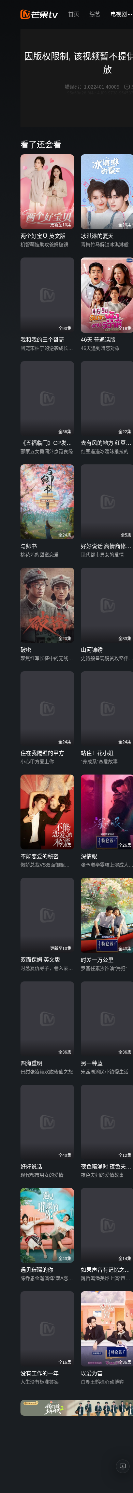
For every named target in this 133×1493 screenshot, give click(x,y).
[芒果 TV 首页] (39, 14)
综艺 (94, 14)
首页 (73, 14)
